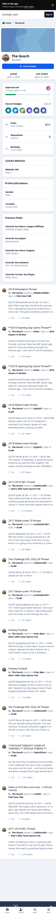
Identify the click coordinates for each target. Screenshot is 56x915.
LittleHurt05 (40, 485)
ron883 (37, 794)
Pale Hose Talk (23, 296)
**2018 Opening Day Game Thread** (29, 327)
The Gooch (17, 292)
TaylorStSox (40, 752)
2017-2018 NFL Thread (21, 482)
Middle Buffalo (41, 292)
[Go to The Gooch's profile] (4, 290)
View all (47, 104)
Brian (36, 331)
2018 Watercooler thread (22, 404)
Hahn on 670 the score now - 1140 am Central (30, 788)
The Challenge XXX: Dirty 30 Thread (28, 559)
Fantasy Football (17, 630)
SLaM (11, 411)
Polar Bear (39, 633)
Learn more (5, 5)
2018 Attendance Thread (22, 289)
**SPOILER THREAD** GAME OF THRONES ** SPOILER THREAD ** (27, 747)
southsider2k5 (41, 524)
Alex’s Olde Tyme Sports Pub (25, 488)
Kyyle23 (38, 408)
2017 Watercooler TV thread (24, 520)
